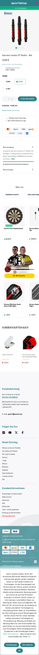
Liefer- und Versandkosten (10, 510)
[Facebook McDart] (22, 433)
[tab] (18, 153)
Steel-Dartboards (7, 473)
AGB (3, 503)
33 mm (8, 82)
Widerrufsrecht (6, 497)
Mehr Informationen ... (11, 634)
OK (19, 651)
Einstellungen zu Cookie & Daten (12, 494)
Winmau (4, 464)
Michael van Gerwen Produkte (11, 448)
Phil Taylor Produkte (8, 454)
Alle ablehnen (27, 645)
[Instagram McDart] (3, 433)
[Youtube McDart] (9, 433)
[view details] (14, 223)
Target (4, 460)
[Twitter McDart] (16, 433)
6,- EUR (4, 539)
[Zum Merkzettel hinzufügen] (36, 56)
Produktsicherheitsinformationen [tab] (15, 164)
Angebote (5, 470)
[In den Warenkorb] (23, 315)
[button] (30, 3)
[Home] (19, 3)
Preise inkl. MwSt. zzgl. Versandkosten (12, 64)
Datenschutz (6, 506)
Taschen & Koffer (7, 476)
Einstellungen (11, 645)
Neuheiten (5, 467)
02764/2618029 (10, 397)
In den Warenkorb (27, 99)
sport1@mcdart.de (15, 414)
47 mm (8, 89)
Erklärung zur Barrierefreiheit (11, 513)
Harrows (4, 457)
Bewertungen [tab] (8, 170)
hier (10, 542)
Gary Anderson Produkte (9, 451)
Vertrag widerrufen (8, 516)
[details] (8, 13)
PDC (3, 479)
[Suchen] (8, 3)
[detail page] (23, 239)
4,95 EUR (5, 536)
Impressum (5, 500)
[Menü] (3, 3)
